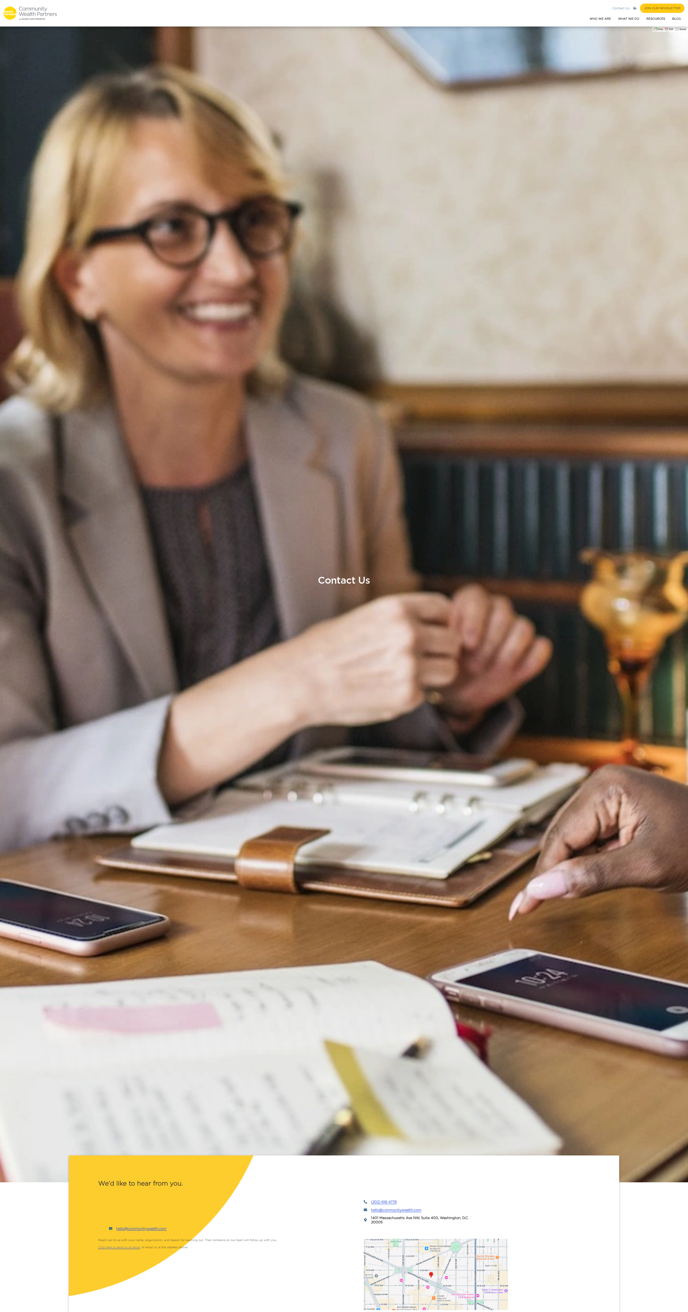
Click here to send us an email (119, 1247)
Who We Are (600, 18)
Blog (676, 18)
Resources (655, 18)
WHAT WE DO (628, 18)
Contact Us (621, 8)
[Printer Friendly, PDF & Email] (669, 29)
